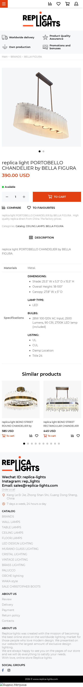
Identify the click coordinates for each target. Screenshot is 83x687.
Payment (8, 610)
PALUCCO (8, 570)
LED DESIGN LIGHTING (17, 543)
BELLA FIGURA (55, 226)
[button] (40, 151)
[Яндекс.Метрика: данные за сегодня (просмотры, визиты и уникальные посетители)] (13, 685)
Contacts (8, 621)
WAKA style (10, 581)
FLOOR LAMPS (12, 538)
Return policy (11, 615)
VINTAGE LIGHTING (15, 559)
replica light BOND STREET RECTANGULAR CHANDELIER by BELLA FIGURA (61, 424)
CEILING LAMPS (35, 226)
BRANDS (8, 516)
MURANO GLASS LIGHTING (20, 549)
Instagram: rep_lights (21, 481)
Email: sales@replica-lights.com (30, 485)
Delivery (7, 604)
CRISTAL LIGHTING (14, 554)
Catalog (20, 226)
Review (7, 599)
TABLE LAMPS (11, 527)
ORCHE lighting (13, 576)
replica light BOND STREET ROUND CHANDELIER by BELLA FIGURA (17, 424)
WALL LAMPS (11, 522)
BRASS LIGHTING (13, 565)
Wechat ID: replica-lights (24, 477)
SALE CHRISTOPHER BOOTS (21, 586)
